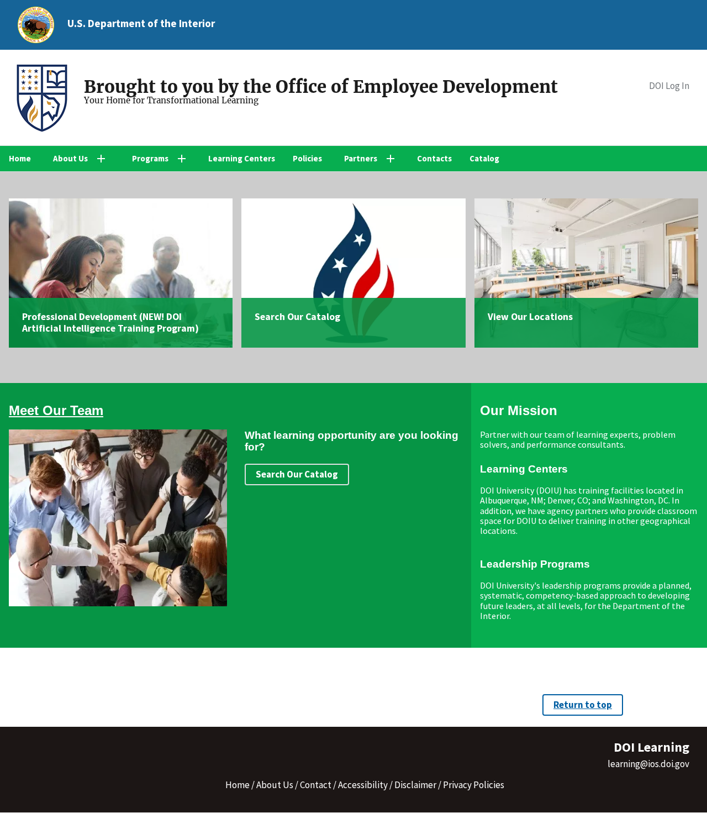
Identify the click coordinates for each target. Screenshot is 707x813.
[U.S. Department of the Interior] (36, 25)
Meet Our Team (56, 410)
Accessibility (363, 785)
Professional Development (79, 317)
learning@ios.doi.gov (648, 764)
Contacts (434, 158)
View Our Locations (530, 317)
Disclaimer (415, 785)
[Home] (46, 99)
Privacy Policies (473, 785)
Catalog (484, 158)
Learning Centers (241, 158)
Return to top (582, 705)
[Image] (121, 273)
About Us (274, 785)
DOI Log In (669, 86)
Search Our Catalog (297, 317)
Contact (315, 785)
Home (20, 158)
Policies (307, 158)
